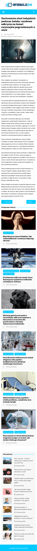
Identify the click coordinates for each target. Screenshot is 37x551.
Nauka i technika (7, 36)
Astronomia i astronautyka (11, 271)
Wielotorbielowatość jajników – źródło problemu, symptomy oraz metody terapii (17, 400)
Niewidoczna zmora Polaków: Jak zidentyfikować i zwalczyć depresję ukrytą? (18, 238)
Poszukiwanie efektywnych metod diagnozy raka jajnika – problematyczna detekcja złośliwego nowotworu (18, 361)
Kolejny (30, 202)
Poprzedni (8, 202)
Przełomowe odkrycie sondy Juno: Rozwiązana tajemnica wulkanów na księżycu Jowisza (18, 279)
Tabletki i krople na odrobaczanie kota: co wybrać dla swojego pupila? (23, 480)
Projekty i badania (17, 36)
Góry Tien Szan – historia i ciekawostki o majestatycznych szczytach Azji (23, 461)
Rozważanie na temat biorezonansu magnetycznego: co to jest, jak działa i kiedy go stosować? (18, 438)
